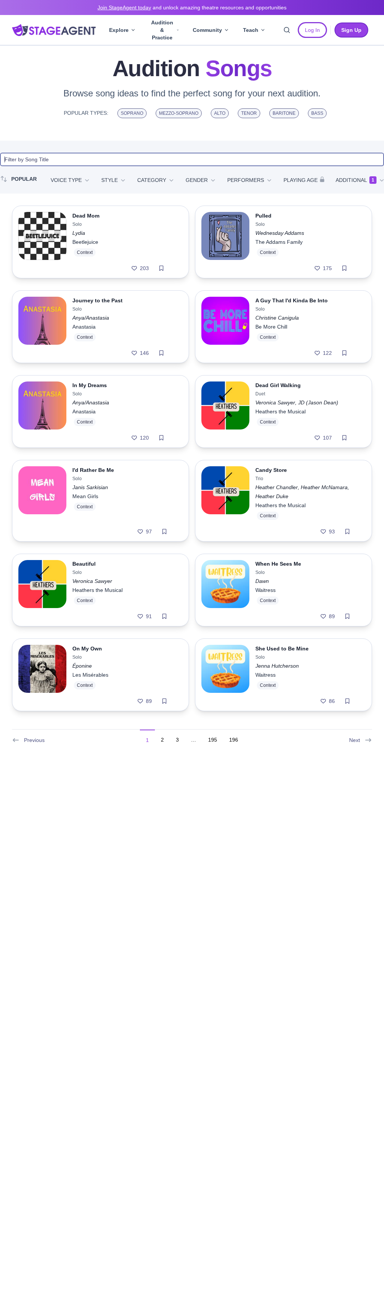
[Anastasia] (42, 327)
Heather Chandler (276, 487)
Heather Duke (271, 496)
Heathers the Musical (280, 411)
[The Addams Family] (225, 242)
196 (233, 740)
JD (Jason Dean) (318, 402)
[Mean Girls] (42, 500)
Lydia (78, 233)
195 (212, 740)
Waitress (265, 590)
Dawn (262, 581)
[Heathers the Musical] (225, 411)
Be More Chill (271, 327)
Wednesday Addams (279, 233)
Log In (312, 30)
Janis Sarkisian (90, 487)
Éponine (82, 666)
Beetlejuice (85, 242)
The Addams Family (279, 242)
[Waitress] (225, 590)
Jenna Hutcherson (277, 666)
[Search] (286, 30)
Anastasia (84, 327)
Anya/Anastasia (90, 318)
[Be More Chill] (225, 327)
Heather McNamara (324, 487)
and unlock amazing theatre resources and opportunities (192, 8)
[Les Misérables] (42, 675)
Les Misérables (90, 675)
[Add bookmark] (161, 268)
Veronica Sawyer (275, 402)
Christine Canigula (277, 318)
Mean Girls (85, 496)
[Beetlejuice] (42, 242)
